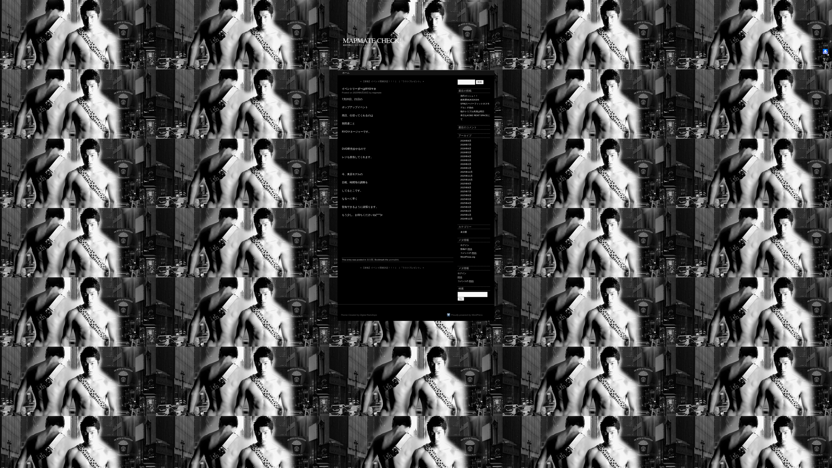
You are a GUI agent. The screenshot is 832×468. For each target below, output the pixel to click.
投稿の (466, 249)
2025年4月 (465, 203)
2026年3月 (465, 160)
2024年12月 (466, 219)
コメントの (468, 253)
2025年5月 (465, 199)
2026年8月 (465, 141)
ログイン (464, 245)
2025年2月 (465, 211)
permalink (394, 259)
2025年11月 (466, 176)
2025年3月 (465, 207)
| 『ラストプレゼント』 (411, 81)
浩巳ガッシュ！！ (469, 96)
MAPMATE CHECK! (372, 40)
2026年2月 (465, 164)
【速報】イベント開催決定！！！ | (378, 81)
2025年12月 (466, 172)
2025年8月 (465, 187)
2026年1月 (465, 168)
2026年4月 (465, 156)
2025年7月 (465, 191)
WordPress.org (467, 257)
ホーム (345, 73)
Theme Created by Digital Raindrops (359, 315)
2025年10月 (466, 180)
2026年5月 (465, 152)
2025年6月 (465, 195)
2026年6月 (465, 148)
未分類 (370, 259)
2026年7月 (465, 144)
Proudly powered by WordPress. (467, 315)
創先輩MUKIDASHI (469, 100)
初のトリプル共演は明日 (472, 111)
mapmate (377, 92)
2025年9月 (465, 183)
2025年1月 (465, 215)
